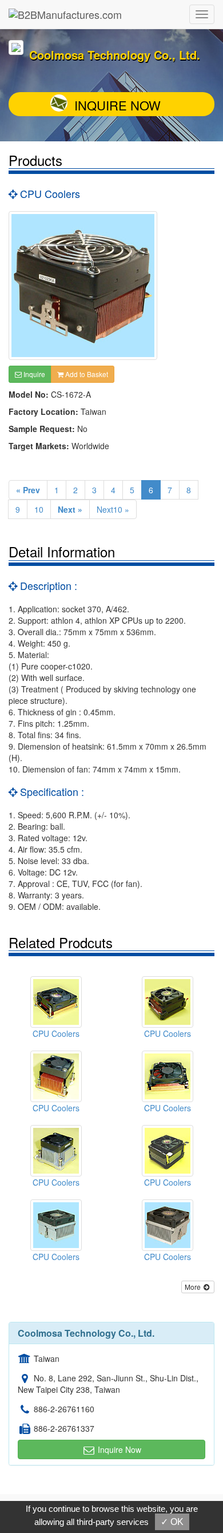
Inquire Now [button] (118, 1449)
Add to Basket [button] (85, 374)
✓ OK (172, 1522)
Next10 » (113, 509)
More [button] (193, 1287)
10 (38, 509)
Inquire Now (117, 105)
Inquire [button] (33, 374)
